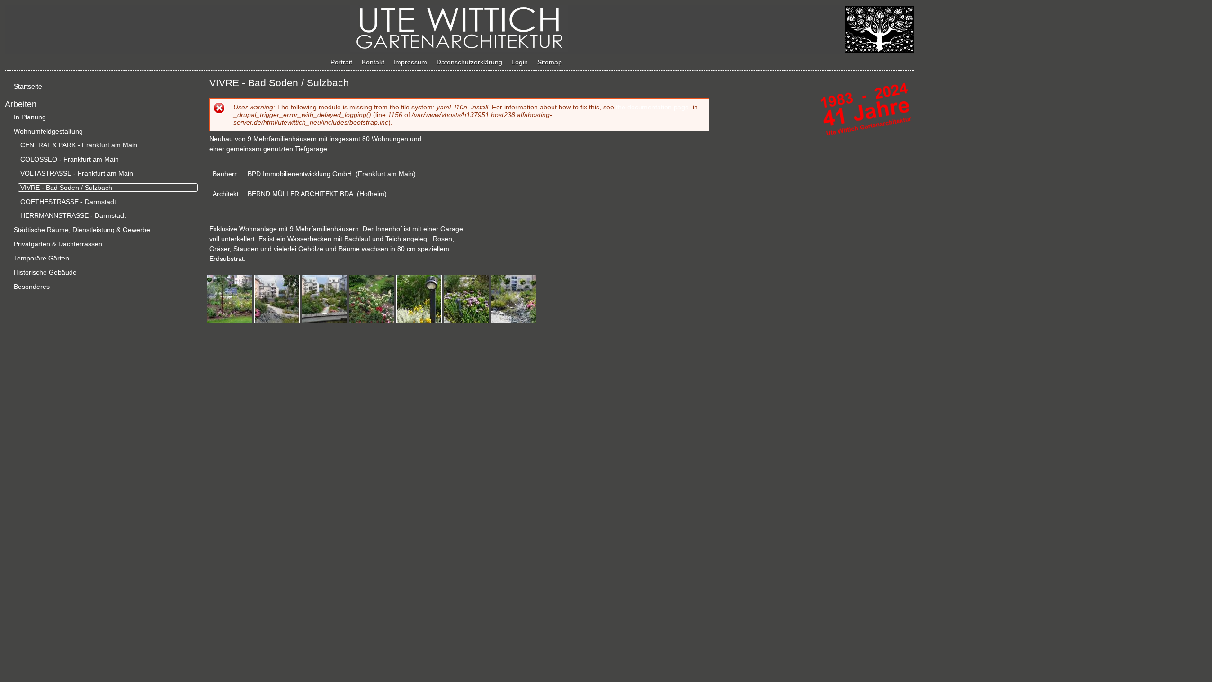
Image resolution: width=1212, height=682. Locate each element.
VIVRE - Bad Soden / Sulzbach (66, 187)
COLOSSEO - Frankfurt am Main (69, 159)
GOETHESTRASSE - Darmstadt (68, 202)
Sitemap (549, 62)
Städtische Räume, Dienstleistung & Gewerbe (82, 229)
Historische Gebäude (45, 272)
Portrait (341, 62)
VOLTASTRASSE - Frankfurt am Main (76, 173)
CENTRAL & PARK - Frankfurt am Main (78, 145)
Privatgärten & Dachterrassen (58, 244)
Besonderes (32, 286)
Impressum (410, 62)
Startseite (28, 86)
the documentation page (652, 107)
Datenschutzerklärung (469, 62)
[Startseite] (459, 50)
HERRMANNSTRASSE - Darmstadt (73, 215)
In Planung (30, 117)
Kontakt (373, 62)
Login (519, 62)
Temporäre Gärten (41, 258)
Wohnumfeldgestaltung (48, 131)
